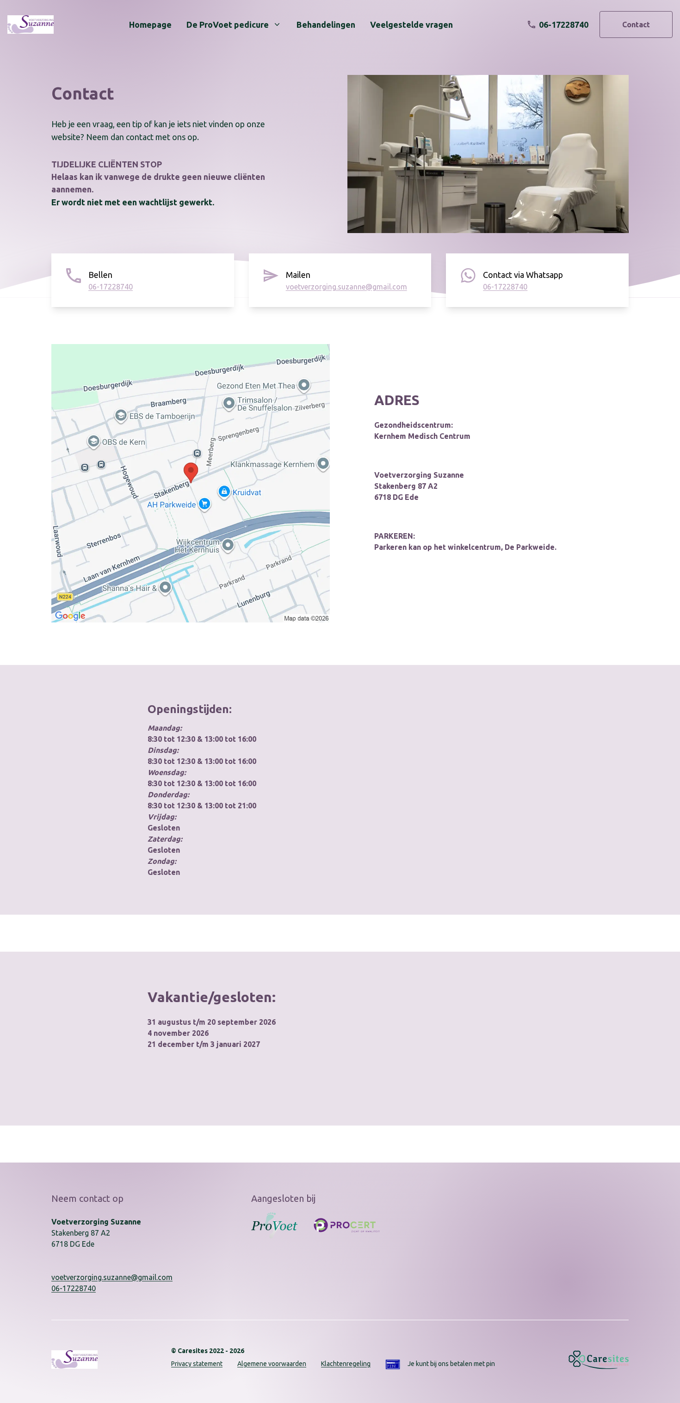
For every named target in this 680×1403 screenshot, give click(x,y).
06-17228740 (110, 287)
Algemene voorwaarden (271, 1363)
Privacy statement (197, 1363)
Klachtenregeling (346, 1363)
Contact (636, 24)
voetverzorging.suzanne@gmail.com (346, 287)
